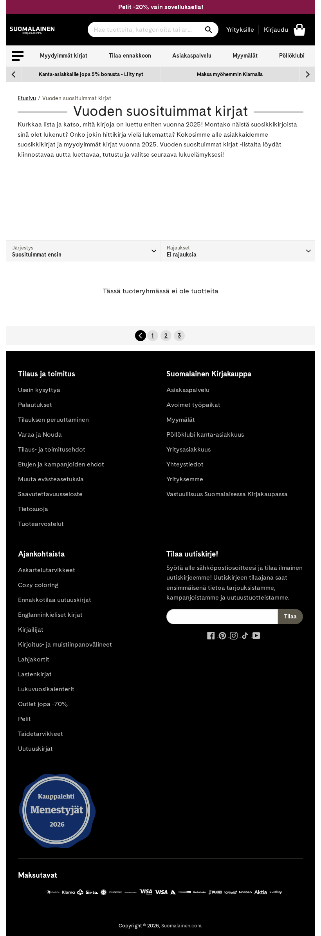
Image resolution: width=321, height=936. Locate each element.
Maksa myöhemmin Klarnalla (230, 74)
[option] (91, 74)
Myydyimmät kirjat (63, 55)
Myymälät (245, 55)
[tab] (83, 251)
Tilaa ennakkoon (130, 55)
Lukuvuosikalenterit (46, 689)
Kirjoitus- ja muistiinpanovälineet (65, 644)
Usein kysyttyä (39, 390)
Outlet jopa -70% (43, 704)
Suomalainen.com (181, 926)
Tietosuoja (33, 509)
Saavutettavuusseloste (50, 494)
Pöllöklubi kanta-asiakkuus (205, 434)
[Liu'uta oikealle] (307, 74)
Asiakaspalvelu (191, 55)
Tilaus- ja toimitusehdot (51, 449)
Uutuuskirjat (35, 748)
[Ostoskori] (299, 29)
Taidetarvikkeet (40, 733)
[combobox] (153, 29)
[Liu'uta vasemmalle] (14, 74)
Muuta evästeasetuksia (51, 479)
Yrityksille (240, 29)
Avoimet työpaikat (193, 404)
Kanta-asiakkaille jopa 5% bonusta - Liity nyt (91, 74)
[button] (17, 56)
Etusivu (27, 98)
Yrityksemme (184, 479)
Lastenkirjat (35, 674)
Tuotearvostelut (41, 524)
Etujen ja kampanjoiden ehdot (61, 464)
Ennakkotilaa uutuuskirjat (54, 600)
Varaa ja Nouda (40, 434)
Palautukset (35, 404)
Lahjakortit (33, 659)
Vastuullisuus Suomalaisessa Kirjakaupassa (227, 494)
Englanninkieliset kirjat (50, 614)
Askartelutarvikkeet (46, 570)
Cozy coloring (38, 585)
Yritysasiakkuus (188, 449)
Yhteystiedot (185, 464)
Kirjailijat (30, 629)
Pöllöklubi (292, 55)
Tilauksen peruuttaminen (53, 419)
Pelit (24, 719)
